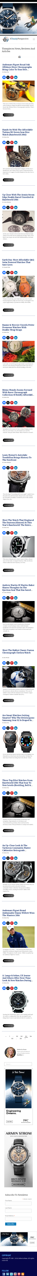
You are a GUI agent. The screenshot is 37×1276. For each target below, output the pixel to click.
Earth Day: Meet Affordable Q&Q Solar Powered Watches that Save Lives (18, 262)
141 (17, 1036)
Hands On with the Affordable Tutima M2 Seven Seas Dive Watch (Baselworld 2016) (17, 132)
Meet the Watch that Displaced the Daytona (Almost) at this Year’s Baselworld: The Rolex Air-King (18, 524)
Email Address (10, 1216)
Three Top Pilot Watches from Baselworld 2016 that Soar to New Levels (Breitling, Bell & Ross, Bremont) (17, 784)
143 (26, 1036)
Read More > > (20, 1055)
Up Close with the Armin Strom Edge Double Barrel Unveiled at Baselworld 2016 (18, 197)
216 (21, 1038)
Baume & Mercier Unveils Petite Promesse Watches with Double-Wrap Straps (18, 327)
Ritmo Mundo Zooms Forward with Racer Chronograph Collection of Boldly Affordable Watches (18, 394)
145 (12, 1038)
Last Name (8, 1208)
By (5, 72)
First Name (8, 1200)
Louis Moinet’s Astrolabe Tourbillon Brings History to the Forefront (16, 457)
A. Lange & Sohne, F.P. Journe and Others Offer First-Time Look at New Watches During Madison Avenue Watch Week (16, 979)
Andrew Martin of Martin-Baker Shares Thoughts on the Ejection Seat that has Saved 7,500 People (18, 589)
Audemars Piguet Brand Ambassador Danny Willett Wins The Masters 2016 (18, 913)
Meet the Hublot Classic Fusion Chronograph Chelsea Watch (18, 651)
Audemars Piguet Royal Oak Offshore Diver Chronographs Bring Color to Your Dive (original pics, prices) (17, 68)
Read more (7, 115)
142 (22, 1036)
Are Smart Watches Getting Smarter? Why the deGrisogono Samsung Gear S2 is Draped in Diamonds (18, 719)
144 (31, 1036)
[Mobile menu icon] (34, 39)
